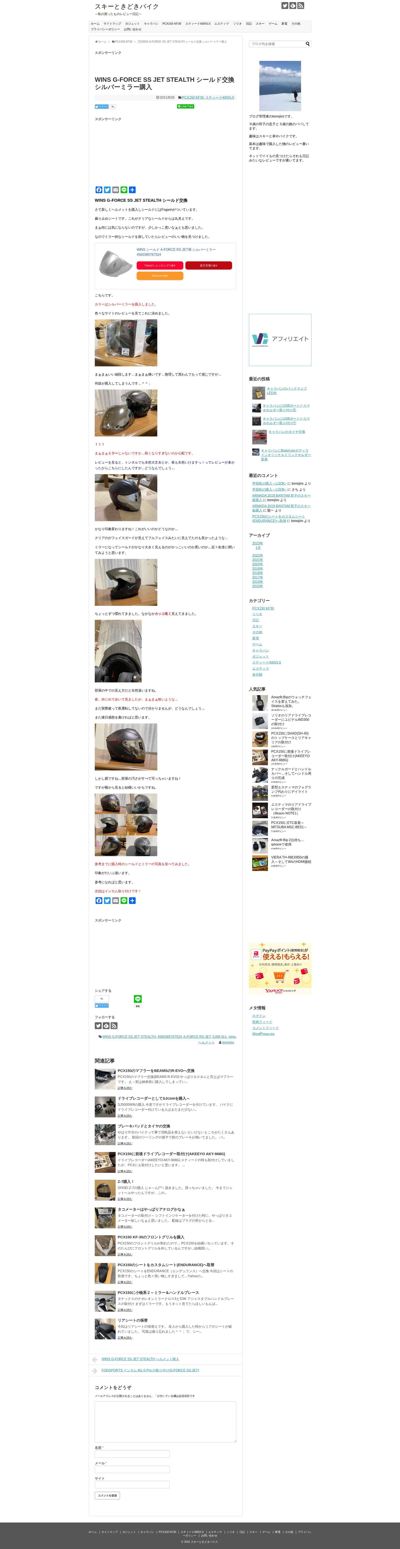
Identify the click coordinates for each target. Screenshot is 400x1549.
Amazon (157, 275)
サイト (100, 1478)
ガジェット (132, 23)
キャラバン (151, 23)
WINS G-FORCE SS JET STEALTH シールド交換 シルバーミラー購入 (184, 41)
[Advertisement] (130, 151)
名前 (99, 1447)
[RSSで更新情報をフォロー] (300, 5)
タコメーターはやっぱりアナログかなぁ (151, 1209)
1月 (258, 548)
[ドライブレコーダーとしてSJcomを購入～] (105, 1107)
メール (101, 1463)
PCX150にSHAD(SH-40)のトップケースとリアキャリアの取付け (291, 738)
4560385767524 (170, 1037)
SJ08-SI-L (219, 1037)
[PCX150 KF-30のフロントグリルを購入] (105, 1245)
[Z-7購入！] (105, 1190)
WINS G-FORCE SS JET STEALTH (129, 1037)
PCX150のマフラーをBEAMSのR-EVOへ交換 (156, 1071)
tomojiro (228, 1042)
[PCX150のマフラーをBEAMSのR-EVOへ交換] (105, 1079)
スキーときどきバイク (127, 6)
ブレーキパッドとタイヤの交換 (144, 1126)
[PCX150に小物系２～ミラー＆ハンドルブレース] (105, 1301)
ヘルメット (206, 1042)
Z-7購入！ (126, 1182)
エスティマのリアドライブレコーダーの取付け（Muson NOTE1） (291, 809)
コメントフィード (265, 1028)
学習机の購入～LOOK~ (269, 483)
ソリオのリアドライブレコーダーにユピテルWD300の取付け (291, 719)
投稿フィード (262, 1022)
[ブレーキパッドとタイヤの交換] (105, 1134)
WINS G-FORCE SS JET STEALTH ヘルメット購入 (140, 1359)
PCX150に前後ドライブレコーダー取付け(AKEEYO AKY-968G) (171, 1154)
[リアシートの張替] (105, 1328)
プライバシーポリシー (105, 29)
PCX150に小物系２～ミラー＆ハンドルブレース (158, 1293)
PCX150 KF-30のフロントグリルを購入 (151, 1237)
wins (232, 1037)
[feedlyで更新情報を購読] (292, 5)
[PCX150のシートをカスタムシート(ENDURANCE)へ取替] (105, 1273)
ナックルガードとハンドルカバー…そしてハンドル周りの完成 (291, 773)
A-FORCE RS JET (197, 1037)
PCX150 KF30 (171, 23)
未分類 (257, 674)
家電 (284, 23)
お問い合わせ (132, 29)
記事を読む (125, 1088)
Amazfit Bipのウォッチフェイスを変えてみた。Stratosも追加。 (291, 701)
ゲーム (273, 23)
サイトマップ (112, 23)
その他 (295, 23)
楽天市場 (205, 265)
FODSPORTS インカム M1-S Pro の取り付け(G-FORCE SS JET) (150, 1370)
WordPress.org (263, 1034)
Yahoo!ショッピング (156, 265)
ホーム (95, 23)
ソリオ (237, 23)
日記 (249, 23)
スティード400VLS (197, 23)
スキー (260, 23)
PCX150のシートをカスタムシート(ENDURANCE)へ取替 (166, 1265)
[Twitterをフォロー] (284, 5)
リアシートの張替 (133, 1320)
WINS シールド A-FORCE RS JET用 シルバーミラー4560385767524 (176, 252)
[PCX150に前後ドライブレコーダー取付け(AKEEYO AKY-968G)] (105, 1162)
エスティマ (221, 23)
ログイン (259, 1016)
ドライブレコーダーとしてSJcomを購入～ (154, 1098)
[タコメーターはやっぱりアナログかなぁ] (105, 1217)
